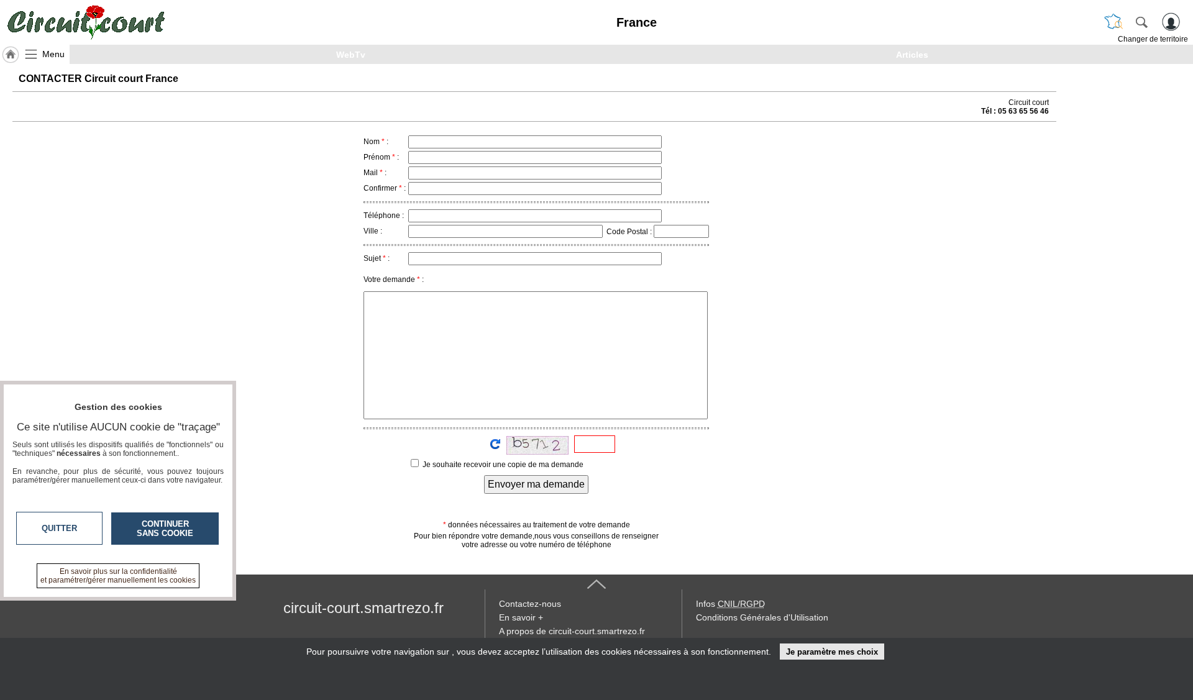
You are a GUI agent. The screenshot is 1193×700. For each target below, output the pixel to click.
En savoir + (521, 617)
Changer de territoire (1153, 39)
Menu (53, 54)
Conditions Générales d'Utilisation (762, 617)
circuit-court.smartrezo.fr (363, 607)
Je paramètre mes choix (832, 652)
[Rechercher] (1141, 21)
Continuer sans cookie (165, 528)
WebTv (350, 55)
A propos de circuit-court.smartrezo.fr (572, 631)
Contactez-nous (530, 604)
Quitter (59, 528)
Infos (730, 604)
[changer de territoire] (1113, 21)
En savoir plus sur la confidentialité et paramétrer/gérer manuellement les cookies (118, 575)
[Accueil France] (11, 54)
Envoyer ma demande (536, 484)
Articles (912, 55)
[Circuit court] (86, 22)
